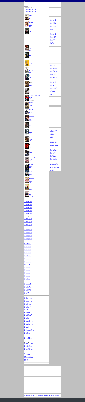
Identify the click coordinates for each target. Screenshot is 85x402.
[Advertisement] (40, 4)
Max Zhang (30, 48)
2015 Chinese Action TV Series (27, 275)
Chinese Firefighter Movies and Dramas (54, 164)
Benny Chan (30, 175)
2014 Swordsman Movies (27, 326)
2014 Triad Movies (26, 327)
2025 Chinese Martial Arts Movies (28, 202)
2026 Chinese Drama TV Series (53, 68)
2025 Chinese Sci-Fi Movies (53, 39)
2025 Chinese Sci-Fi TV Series (53, 88)
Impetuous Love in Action (31, 178)
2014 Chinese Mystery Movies (27, 289)
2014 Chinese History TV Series (27, 303)
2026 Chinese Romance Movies (53, 25)
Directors (37, 395)
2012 (27, 9)
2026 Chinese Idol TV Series (53, 70)
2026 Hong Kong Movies (52, 29)
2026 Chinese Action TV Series (27, 267)
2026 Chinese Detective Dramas (53, 76)
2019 (35, 9)
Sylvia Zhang (30, 159)
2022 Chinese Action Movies (27, 247)
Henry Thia (30, 24)
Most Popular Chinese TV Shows (53, 142)
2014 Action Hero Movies (27, 312)
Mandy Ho (30, 50)
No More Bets (51, 137)
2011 (26, 9)
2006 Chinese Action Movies (27, 259)
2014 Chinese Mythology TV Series (28, 317)
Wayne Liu (30, 72)
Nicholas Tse (30, 118)
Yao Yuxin (30, 125)
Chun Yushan (30, 132)
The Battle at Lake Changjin (53, 130)
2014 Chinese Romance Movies (27, 290)
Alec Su (29, 113)
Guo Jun (30, 77)
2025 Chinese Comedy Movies (53, 34)
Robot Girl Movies (52, 170)
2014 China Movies (26, 307)
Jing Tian (30, 106)
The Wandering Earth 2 (52, 136)
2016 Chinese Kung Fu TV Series (28, 235)
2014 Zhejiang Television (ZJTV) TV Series (29, 329)
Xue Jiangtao (30, 97)
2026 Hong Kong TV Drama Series (53, 74)
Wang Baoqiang (30, 174)
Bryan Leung (30, 19)
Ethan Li (30, 56)
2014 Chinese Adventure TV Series (28, 301)
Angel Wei (30, 91)
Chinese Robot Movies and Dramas (53, 166)
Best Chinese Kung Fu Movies (53, 153)
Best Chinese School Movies (53, 156)
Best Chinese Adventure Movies (53, 150)
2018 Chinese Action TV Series (27, 273)
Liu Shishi (30, 55)
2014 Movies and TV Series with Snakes (28, 324)
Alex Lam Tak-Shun (31, 188)
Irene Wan (30, 182)
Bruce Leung (30, 63)
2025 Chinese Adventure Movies (53, 33)
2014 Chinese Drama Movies (27, 286)
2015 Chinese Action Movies (27, 252)
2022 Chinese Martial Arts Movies (28, 204)
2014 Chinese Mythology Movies (28, 315)
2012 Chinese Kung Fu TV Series (28, 238)
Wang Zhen (30, 160)
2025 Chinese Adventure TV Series (53, 81)
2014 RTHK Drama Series (27, 332)
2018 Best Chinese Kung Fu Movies (28, 218)
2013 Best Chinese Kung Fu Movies (28, 222)
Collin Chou (30, 18)
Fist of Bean (30, 102)
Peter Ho (30, 90)
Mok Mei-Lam (30, 85)
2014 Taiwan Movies (26, 309)
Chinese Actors (33, 395)
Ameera (30, 15)
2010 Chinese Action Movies (27, 256)
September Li (30, 31)
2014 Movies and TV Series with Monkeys (29, 323)
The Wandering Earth (26, 356)
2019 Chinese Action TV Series (27, 272)
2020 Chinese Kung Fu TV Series (28, 232)
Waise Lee (30, 153)
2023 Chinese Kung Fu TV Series (28, 230)
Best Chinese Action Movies (27, 243)
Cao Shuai (30, 145)
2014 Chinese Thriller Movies (27, 292)
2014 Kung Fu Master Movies (27, 320)
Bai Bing (30, 194)
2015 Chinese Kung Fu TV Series (28, 236)
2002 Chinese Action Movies (27, 262)
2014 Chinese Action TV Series (27, 276)
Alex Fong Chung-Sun (31, 196)
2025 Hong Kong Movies (52, 42)
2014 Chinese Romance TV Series (28, 306)
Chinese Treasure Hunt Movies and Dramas (54, 167)
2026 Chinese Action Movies (27, 244)
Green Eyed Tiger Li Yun (31, 150)
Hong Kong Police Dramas (53, 169)
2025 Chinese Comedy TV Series (53, 82)
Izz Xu (29, 187)
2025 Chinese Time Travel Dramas (53, 93)
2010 (25, 9)
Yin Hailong (30, 98)
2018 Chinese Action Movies (27, 250)
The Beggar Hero (31, 22)
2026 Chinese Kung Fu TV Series (53, 71)
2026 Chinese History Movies (53, 22)
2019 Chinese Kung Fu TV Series (28, 233)
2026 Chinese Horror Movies (53, 23)
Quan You (30, 140)
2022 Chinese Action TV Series (27, 270)
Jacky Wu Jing (30, 105)
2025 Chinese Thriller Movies (53, 40)
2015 (30, 9)
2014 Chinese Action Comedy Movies (28, 283)
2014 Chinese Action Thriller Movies (28, 284)
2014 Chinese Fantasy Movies (27, 287)
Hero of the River (31, 164)
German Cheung (30, 49)
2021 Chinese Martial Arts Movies (28, 205)
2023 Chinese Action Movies (27, 246)
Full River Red (51, 134)
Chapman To (30, 120)
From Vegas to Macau (31, 116)
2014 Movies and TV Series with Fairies (28, 321)
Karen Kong (30, 25)
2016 (32, 9)
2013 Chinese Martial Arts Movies (28, 211)
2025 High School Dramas (52, 94)
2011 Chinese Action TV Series (27, 278)
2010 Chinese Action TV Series (27, 279)
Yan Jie (29, 154)
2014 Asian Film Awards (27, 345)
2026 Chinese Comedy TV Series (53, 67)
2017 (33, 9)
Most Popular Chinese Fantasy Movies (54, 145)
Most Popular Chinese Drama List (53, 141)
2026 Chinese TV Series (52, 65)
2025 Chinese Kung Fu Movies (53, 37)
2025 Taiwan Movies (52, 43)
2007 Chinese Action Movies (27, 258)
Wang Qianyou (30, 168)
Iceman (29, 171)
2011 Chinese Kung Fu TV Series (28, 239)
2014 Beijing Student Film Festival (28, 346)
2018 (34, 9)
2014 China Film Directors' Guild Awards (28, 349)
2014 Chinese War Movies (27, 293)
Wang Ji (30, 133)
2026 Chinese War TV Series (53, 73)
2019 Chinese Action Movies (27, 249)
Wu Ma (29, 92)
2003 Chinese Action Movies (27, 261)
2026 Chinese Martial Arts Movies (28, 201)
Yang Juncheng (30, 152)
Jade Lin (30, 180)
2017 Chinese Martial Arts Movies (28, 208)
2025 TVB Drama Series (52, 91)
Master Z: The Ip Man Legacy (27, 357)
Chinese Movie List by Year (49, 395)
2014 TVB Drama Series (27, 333)
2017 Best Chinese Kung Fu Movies (28, 219)
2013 (28, 9)
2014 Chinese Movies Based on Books (28, 314)
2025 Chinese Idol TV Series (53, 85)
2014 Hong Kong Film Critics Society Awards (29, 348)
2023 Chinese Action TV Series (27, 269)
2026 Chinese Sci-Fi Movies (53, 26)
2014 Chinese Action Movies (27, 253)
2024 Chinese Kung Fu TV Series (28, 229)
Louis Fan (30, 83)
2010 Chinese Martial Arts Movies (28, 213)
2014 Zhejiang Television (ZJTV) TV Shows (29, 330)
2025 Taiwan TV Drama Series (53, 90)
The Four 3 (30, 109)
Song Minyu (30, 76)
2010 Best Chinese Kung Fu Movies (28, 224)
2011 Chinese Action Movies (27, 255)
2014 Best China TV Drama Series (28, 298)
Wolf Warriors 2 (26, 354)
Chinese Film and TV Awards (55, 395)
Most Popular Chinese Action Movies (28, 264)
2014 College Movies (26, 318)
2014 (29, 9)
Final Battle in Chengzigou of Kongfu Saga (33, 95)
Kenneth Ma (30, 181)
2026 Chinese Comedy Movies (53, 20)
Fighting (30, 88)
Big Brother (25, 359)
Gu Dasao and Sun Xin (31, 157)
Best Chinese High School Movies (53, 158)
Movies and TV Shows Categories (42, 395)
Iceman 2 (25, 360)
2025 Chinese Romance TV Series (53, 87)
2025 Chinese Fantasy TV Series (53, 84)
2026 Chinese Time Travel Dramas (53, 77)
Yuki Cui (30, 167)
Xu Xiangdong (30, 139)
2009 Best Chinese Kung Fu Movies (28, 225)
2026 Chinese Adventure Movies (53, 19)
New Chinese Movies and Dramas (28, 395)
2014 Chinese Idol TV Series (27, 304)
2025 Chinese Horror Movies (53, 36)
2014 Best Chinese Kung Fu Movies (28, 221)
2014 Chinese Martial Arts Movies (28, 210)
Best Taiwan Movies (52, 155)
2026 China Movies (52, 28)
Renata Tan (30, 71)
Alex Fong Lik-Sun (31, 70)
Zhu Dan (30, 57)
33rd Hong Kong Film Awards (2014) (28, 343)
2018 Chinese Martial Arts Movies (28, 207)
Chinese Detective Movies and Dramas (54, 163)
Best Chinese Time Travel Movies (53, 159)
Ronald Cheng (30, 112)
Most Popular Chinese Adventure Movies (54, 144)
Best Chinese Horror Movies (53, 152)
